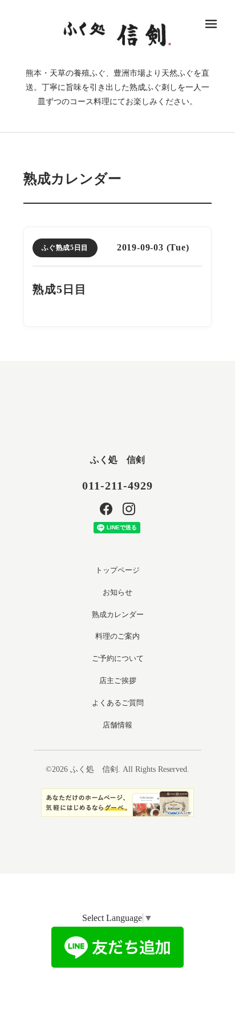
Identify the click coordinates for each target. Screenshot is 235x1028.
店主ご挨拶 (117, 680)
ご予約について (118, 658)
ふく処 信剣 (117, 459)
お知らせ (117, 592)
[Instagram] (129, 509)
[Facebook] (106, 509)
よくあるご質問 (118, 702)
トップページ (117, 570)
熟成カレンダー (118, 614)
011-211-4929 (117, 485)
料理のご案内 (117, 636)
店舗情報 (117, 725)
